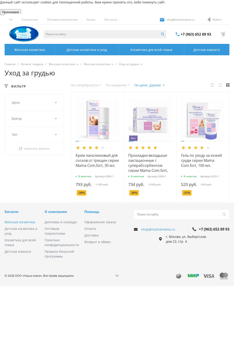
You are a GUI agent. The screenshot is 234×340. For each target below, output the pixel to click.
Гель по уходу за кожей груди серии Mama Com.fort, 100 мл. (201, 160)
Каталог (12, 211)
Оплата (90, 228)
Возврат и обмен (97, 242)
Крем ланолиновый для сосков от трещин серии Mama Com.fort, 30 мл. (97, 160)
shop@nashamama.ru (181, 19)
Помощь (91, 211)
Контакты (110, 19)
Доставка (91, 235)
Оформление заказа (100, 222)
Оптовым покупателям (62, 19)
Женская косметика (20, 222)
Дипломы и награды (61, 222)
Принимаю (10, 12)
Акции (91, 19)
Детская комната (18, 251)
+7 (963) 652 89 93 (196, 34)
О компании (29, 19)
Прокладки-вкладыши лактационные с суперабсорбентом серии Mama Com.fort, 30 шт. (148, 165)
